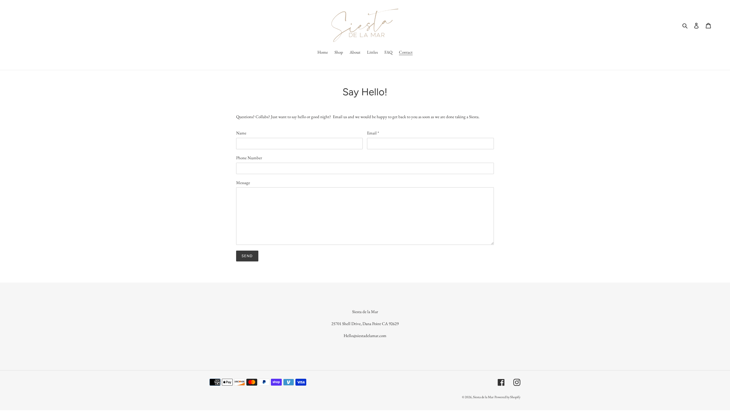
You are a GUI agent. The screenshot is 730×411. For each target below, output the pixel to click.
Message (243, 182)
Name (241, 133)
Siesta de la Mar (483, 397)
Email (373, 133)
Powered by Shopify (507, 397)
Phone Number (249, 157)
